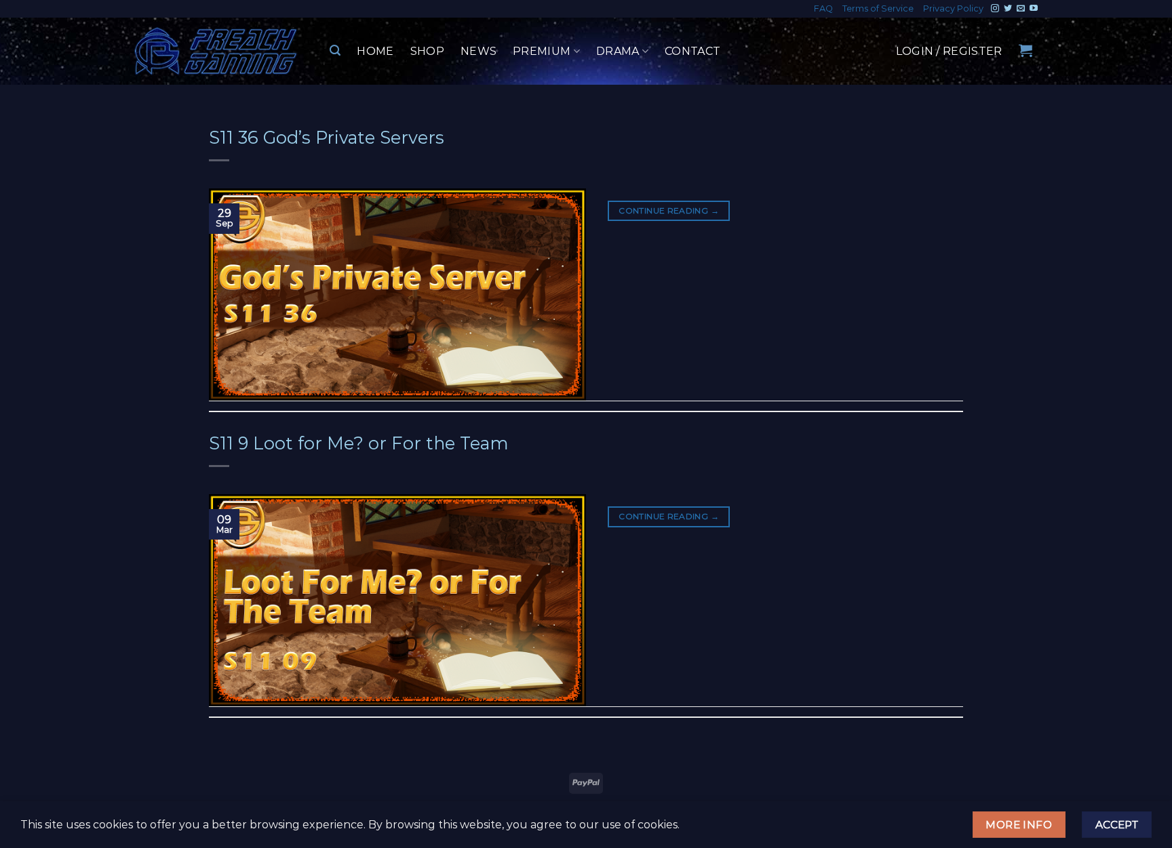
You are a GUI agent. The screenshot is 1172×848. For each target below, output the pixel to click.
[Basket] (1025, 50)
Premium (541, 51)
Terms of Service (878, 8)
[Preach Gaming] (216, 51)
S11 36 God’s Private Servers (326, 137)
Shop (427, 51)
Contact (692, 51)
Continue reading (669, 210)
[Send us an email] (1021, 9)
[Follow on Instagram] (995, 9)
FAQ (823, 8)
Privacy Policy (953, 8)
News (478, 51)
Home (375, 51)
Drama (618, 51)
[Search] (335, 50)
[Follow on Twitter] (1008, 9)
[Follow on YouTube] (1034, 9)
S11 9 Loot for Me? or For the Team (359, 442)
